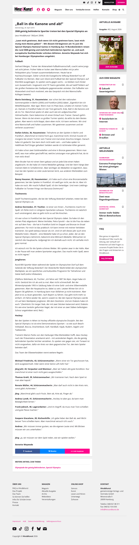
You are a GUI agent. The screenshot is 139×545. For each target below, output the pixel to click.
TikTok (88, 2)
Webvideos (46, 496)
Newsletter (109, 2)
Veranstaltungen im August (108, 130)
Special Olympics (53, 467)
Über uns (69, 9)
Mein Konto (38, 9)
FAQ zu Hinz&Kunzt (20, 488)
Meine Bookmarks (48, 9)
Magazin (58, 9)
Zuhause (74, 499)
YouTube (84, 2)
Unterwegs (75, 496)
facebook (96, 2)
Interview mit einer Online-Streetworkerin (111, 114)
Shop (114, 9)
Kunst (73, 491)
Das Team (16, 494)
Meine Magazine (43, 9)
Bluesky (99, 2)
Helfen (96, 9)
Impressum (16, 521)
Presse (15, 502)
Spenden (121, 2)
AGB (24, 521)
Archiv (44, 494)
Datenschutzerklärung (36, 521)
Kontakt (105, 9)
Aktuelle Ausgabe (49, 491)
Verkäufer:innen (83, 9)
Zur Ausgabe (112, 67)
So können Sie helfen (21, 497)
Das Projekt (17, 491)
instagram (92, 2)
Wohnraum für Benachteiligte (106, 192)
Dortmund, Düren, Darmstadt (107, 208)
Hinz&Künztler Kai (107, 85)
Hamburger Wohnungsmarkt (106, 159)
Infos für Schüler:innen (21, 499)
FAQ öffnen (106, 258)
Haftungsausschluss (53, 521)
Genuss (74, 488)
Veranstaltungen (48, 499)
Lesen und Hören (78, 494)
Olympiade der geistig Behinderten (30, 467)
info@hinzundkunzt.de (109, 509)
